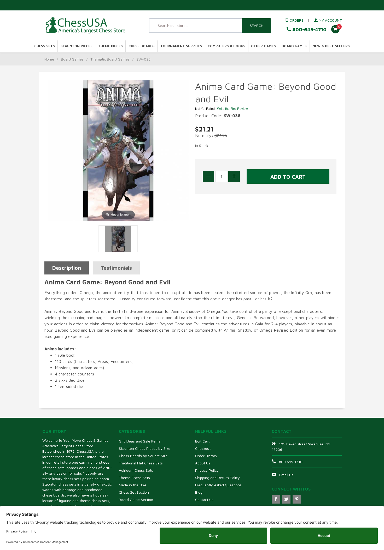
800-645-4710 (309, 29)
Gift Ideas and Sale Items (139, 441)
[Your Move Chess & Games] (90, 25)
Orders (296, 20)
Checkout (203, 448)
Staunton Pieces (76, 46)
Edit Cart (202, 441)
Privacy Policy (207, 470)
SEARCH (256, 25)
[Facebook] (276, 499)
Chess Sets (44, 46)
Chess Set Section (134, 492)
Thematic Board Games (110, 59)
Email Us (286, 475)
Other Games (263, 46)
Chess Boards (142, 46)
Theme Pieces (110, 46)
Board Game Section (136, 499)
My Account (330, 20)
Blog (198, 492)
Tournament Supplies (181, 46)
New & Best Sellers (331, 46)
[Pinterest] (297, 499)
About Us (202, 463)
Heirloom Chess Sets (136, 470)
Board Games (294, 46)
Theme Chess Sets (134, 477)
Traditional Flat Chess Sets (141, 463)
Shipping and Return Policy (217, 477)
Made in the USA (132, 485)
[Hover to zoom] (118, 150)
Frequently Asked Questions (218, 485)
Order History (206, 455)
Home (49, 59)
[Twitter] (286, 499)
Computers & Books (226, 46)
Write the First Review (232, 109)
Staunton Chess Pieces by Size (144, 448)
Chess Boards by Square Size (143, 455)
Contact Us (204, 499)
